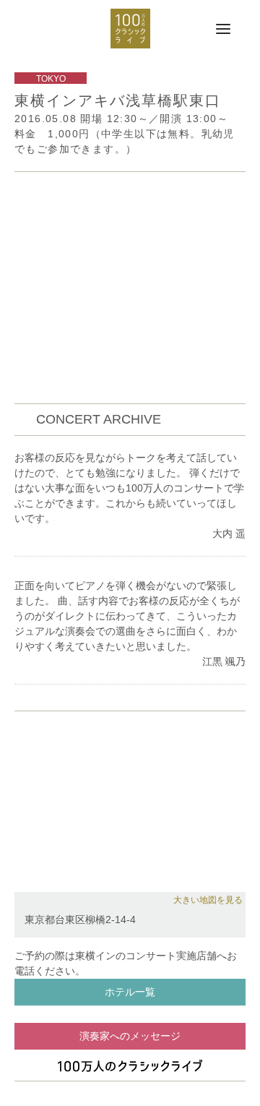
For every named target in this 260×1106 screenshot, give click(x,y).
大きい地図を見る (208, 900)
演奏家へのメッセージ (130, 1036)
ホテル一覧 (130, 992)
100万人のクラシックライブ (130, 28)
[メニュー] (223, 29)
